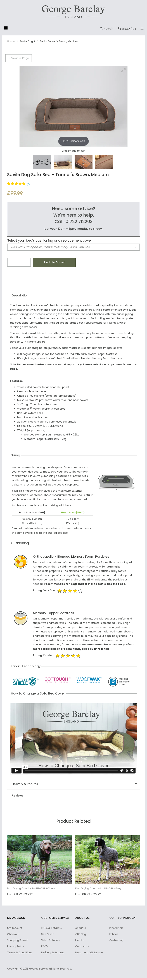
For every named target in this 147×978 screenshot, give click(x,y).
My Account (14, 928)
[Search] (142, 28)
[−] (11, 263)
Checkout (13, 934)
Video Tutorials (50, 940)
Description (20, 295)
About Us (80, 928)
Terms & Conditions (19, 952)
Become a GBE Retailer (89, 952)
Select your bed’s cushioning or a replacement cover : (50, 240)
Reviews (17, 795)
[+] (26, 263)
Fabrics (113, 934)
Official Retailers (51, 928)
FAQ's (44, 946)
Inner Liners (116, 928)
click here (65, 505)
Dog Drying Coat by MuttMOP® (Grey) (99, 888)
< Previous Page (18, 58)
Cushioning (116, 940)
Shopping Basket (17, 940)
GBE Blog (80, 934)
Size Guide (47, 934)
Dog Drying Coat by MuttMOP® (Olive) (31, 888)
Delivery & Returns (25, 784)
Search (108, 28)
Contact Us (82, 946)
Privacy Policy (15, 946)
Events (79, 940)
